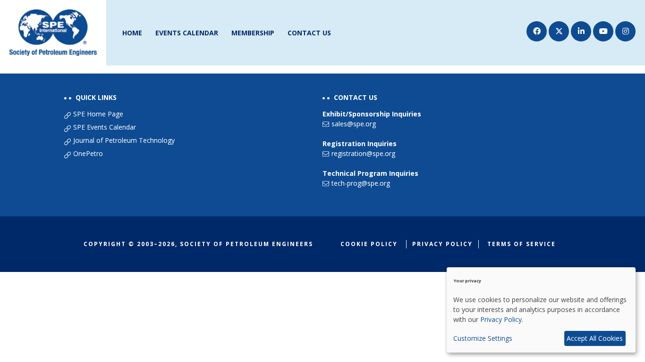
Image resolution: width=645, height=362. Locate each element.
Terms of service (521, 244)
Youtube (603, 31)
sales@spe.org (353, 123)
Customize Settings (482, 338)
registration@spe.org (363, 153)
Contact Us (309, 32)
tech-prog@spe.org (360, 183)
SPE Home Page (98, 113)
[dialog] (541, 310)
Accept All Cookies (595, 338)
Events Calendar (186, 32)
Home (132, 32)
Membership (252, 32)
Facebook (536, 31)
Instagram (625, 31)
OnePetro (88, 153)
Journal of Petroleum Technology (124, 140)
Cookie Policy (369, 244)
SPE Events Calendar (104, 127)
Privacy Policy (442, 244)
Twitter (559, 31)
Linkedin (581, 31)
